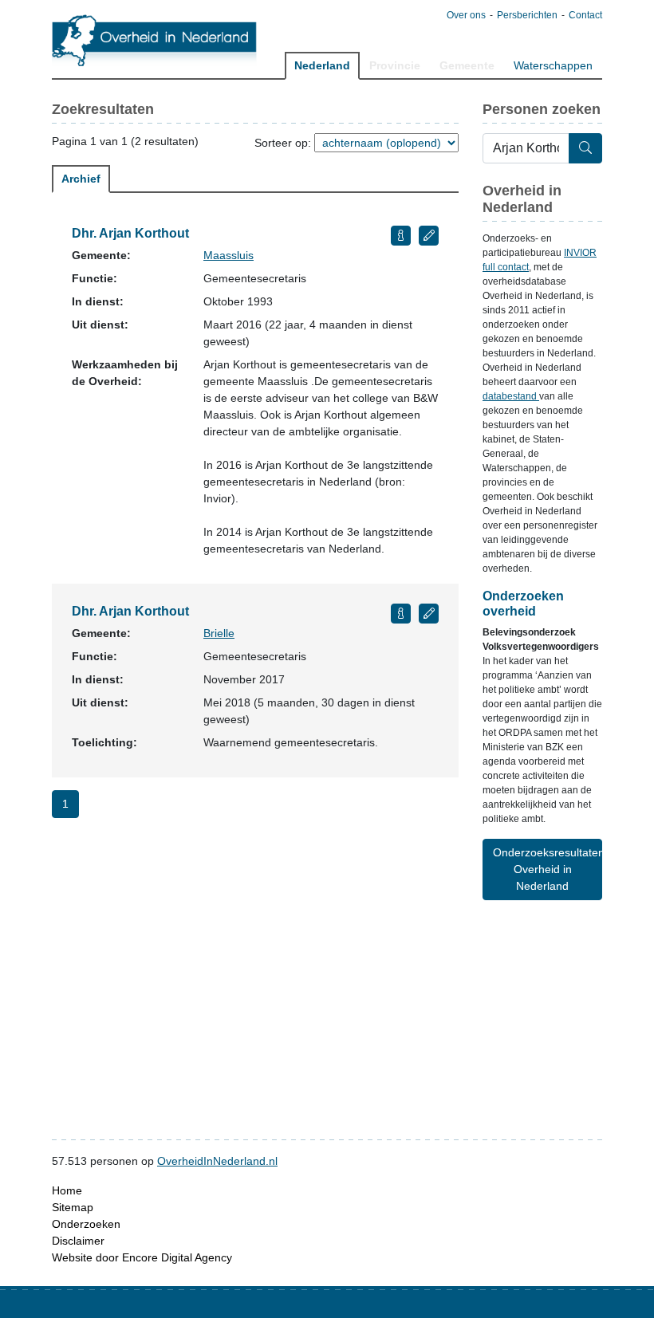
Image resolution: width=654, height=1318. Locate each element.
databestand (511, 396)
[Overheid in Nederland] (155, 40)
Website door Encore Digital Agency (142, 1257)
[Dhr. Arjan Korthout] (401, 236)
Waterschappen (553, 65)
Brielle (218, 633)
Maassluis (228, 255)
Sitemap (72, 1207)
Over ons (466, 15)
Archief (80, 178)
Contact (585, 15)
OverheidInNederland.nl (217, 1161)
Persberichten (527, 15)
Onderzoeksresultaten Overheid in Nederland (547, 869)
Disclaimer (78, 1240)
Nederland (322, 65)
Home (67, 1190)
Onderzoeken (86, 1224)
